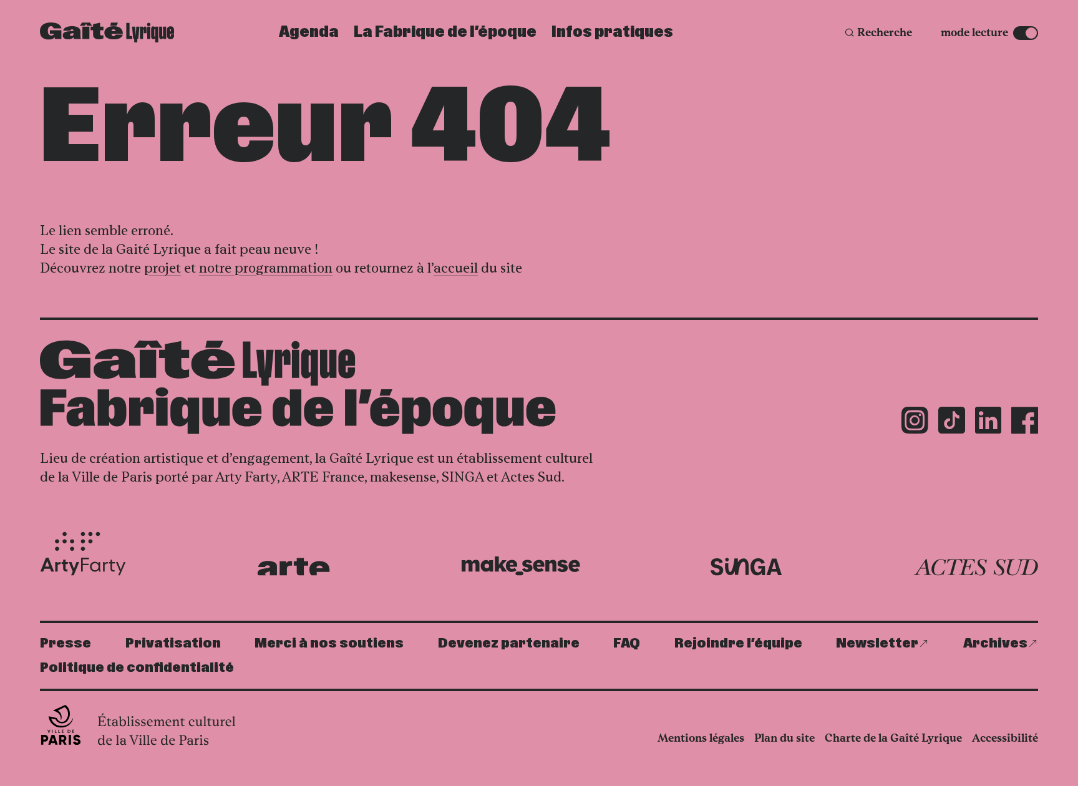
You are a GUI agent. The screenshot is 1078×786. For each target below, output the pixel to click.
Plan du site (784, 738)
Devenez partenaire (509, 643)
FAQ (626, 643)
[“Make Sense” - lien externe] (520, 566)
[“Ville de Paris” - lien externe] (139, 725)
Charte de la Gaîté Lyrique (893, 738)
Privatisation (173, 643)
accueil (456, 268)
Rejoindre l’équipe (738, 643)
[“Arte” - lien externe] (293, 567)
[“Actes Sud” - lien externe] (975, 567)
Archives (995, 643)
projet (162, 268)
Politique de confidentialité (137, 668)
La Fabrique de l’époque (445, 32)
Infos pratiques (612, 32)
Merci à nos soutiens (329, 643)
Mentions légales (701, 738)
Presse (65, 643)
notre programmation (266, 268)
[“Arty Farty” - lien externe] (83, 553)
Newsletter (877, 643)
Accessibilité (1005, 738)
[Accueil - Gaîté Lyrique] (107, 32)
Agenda (309, 32)
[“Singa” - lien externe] (746, 567)
